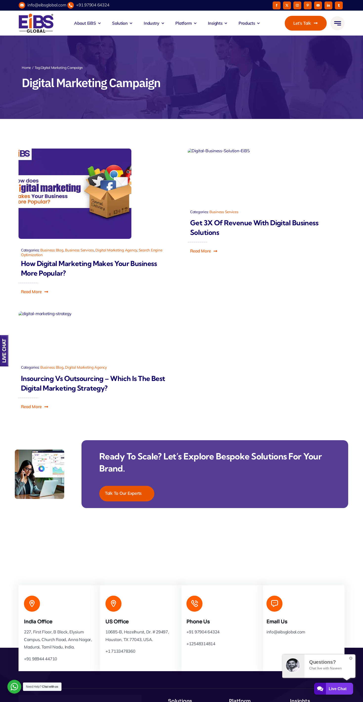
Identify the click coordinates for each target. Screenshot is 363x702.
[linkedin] (328, 5)
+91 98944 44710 (40, 658)
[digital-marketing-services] (75, 194)
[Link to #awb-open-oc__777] (337, 23)
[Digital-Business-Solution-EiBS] (219, 173)
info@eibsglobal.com (46, 4)
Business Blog (51, 250)
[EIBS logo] (36, 23)
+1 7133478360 (120, 651)
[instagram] (297, 5)
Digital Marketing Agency (116, 250)
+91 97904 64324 (92, 4)
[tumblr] (339, 5)
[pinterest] (308, 5)
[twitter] (287, 5)
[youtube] (318, 5)
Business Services (79, 250)
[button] (35, 291)
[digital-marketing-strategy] (45, 332)
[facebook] (277, 5)
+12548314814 (200, 643)
